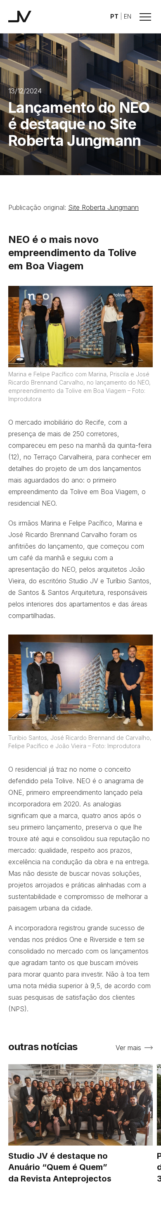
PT (114, 16)
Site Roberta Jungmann (103, 207)
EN (127, 16)
